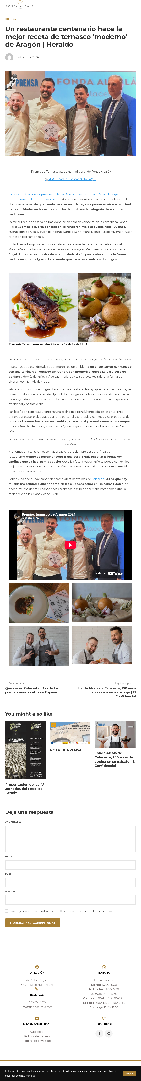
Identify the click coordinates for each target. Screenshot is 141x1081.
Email (8, 874)
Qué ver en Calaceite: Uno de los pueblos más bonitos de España (31, 690)
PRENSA (10, 19)
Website (10, 891)
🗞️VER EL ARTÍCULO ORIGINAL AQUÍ (70, 179)
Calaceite (98, 479)
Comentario (13, 822)
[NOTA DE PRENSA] (70, 732)
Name (8, 856)
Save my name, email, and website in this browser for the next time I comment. (63, 911)
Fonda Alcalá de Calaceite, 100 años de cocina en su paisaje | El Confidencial (107, 692)
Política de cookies (37, 1036)
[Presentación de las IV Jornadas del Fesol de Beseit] (25, 749)
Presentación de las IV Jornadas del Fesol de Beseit (24, 789)
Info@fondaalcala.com (36, 1007)
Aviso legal (37, 1031)
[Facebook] (99, 1034)
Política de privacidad (37, 1040)
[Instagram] (109, 1034)
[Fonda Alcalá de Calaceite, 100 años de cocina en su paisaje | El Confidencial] (115, 734)
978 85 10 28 (37, 1002)
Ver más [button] (30, 1075)
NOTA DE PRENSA (66, 750)
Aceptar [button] (130, 1073)
